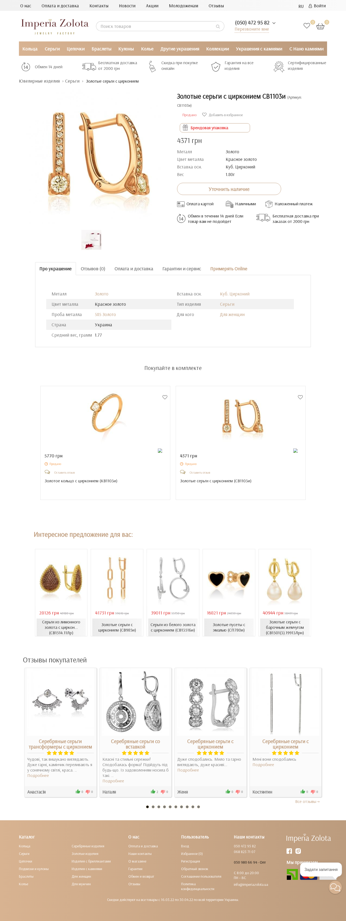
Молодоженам (183, 5)
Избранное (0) (192, 853)
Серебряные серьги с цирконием (210, 744)
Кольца (30, 48)
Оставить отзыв (64, 472)
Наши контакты (140, 853)
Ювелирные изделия (39, 81)
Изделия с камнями (87, 868)
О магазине (137, 861)
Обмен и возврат (141, 876)
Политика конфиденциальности (197, 886)
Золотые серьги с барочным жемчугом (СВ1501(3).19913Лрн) (285, 627)
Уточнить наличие (229, 189)
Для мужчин (81, 883)
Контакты (98, 5)
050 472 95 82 (245, 846)
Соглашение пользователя (201, 876)
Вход (185, 846)
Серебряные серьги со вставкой (135, 744)
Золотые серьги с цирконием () (215, 480)
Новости (127, 5)
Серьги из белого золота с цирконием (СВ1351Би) (173, 627)
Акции (152, 5)
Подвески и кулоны (34, 868)
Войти (319, 5)
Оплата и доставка (60, 5)
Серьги (52, 48)
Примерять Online (228, 268)
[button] (335, 887)
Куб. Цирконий (234, 294)
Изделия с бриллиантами (91, 861)
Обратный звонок (194, 868)
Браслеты (101, 48)
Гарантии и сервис (181, 268)
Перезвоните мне (252, 29)
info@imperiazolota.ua (251, 884)
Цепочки (76, 48)
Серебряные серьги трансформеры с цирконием (60, 744)
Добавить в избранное (225, 114)
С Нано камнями (307, 48)
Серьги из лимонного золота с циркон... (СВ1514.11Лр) (61, 627)
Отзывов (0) (93, 268)
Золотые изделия (85, 853)
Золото (101, 294)
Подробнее (38, 775)
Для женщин (232, 314)
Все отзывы (305, 801)
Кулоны (126, 48)
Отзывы (216, 5)
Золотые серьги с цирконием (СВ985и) (117, 627)
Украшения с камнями (259, 48)
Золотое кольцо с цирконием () (81, 480)
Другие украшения (180, 48)
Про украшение (55, 268)
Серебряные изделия (88, 846)
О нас (25, 5)
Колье (147, 48)
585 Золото (105, 314)
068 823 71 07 (244, 851)
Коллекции (217, 48)
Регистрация (190, 861)
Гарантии (135, 868)
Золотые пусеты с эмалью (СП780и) (229, 627)
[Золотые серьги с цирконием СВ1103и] (94, 154)
